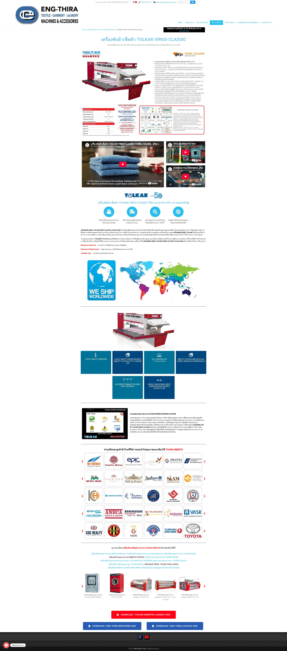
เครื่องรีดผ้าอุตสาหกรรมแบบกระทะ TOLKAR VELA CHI (165, 561)
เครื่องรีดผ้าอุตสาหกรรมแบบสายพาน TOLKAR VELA (121, 561)
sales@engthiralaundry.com (166, 2)
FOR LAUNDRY (216, 23)
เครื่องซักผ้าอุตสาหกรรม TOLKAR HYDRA (180, 554)
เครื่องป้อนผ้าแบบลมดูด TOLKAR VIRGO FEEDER (160, 568)
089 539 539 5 (146, 2)
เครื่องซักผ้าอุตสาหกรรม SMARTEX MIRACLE (108, 554)
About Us (189, 23)
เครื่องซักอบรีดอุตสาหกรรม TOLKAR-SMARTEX (101, 30)
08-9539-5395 (184, 31)
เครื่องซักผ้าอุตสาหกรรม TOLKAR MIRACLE (145, 554)
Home (180, 23)
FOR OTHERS (229, 23)
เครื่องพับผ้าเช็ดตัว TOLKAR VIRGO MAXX (124, 568)
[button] (82, 462)
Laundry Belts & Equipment (248, 23)
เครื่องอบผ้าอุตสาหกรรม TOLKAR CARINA (161, 557)
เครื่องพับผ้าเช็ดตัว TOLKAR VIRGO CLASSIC (143, 39)
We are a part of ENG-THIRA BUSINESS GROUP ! (113, 2)
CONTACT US (266, 23)
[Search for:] (184, 2)
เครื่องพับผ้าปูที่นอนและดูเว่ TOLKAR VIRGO (125, 564)
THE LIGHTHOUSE (202, 23)
